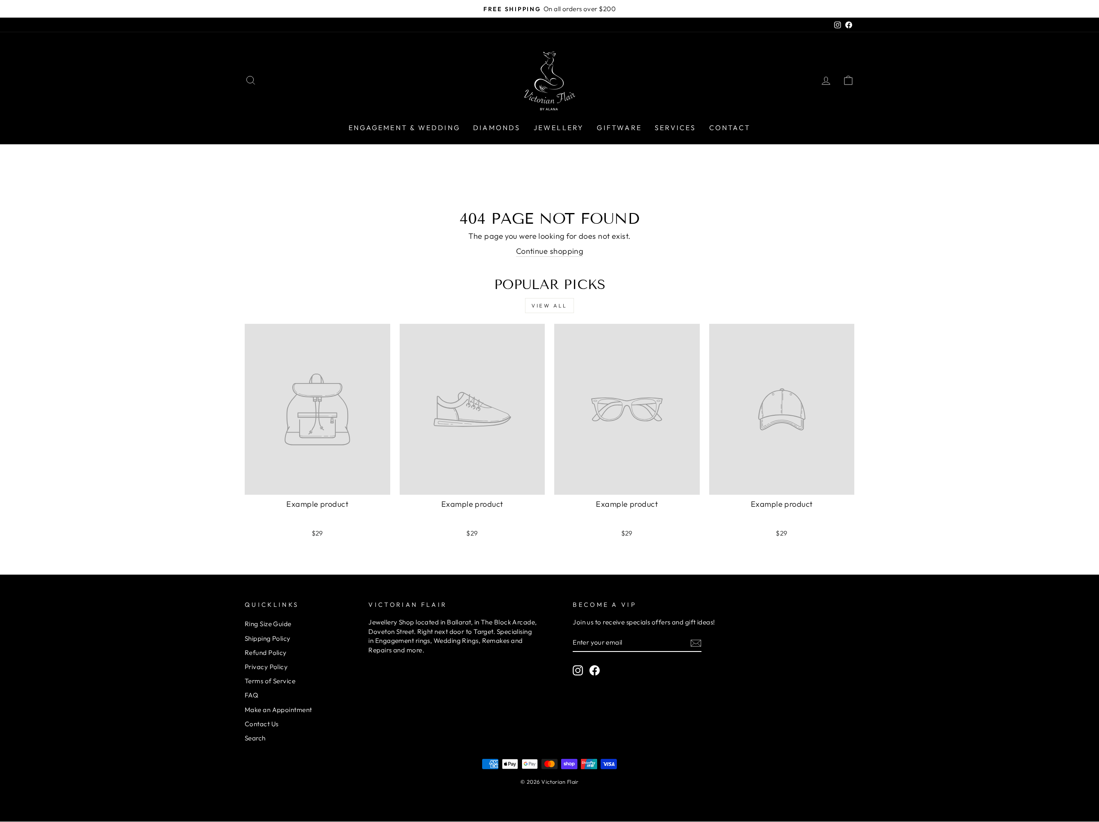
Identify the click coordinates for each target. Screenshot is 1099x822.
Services (675, 127)
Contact (729, 127)
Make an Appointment (278, 710)
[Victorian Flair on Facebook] (594, 670)
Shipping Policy (268, 638)
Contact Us (262, 724)
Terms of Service (270, 681)
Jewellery (559, 127)
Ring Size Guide (268, 624)
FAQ (251, 695)
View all (549, 305)
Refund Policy (266, 652)
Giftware (619, 127)
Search (255, 738)
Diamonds (497, 127)
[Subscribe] (695, 642)
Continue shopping (549, 251)
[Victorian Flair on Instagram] (578, 670)
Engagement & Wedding (404, 127)
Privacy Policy (266, 667)
